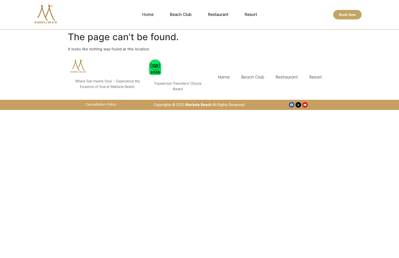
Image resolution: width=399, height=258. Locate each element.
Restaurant (218, 14)
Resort (251, 14)
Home (148, 14)
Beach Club (181, 14)
